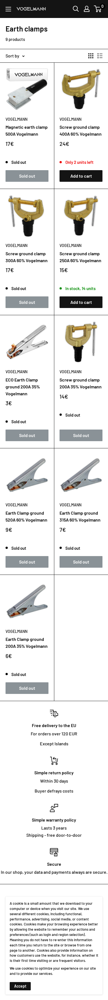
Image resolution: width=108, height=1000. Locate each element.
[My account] (86, 9)
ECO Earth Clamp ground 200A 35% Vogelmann (23, 386)
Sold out (27, 175)
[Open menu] (8, 9)
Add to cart (81, 175)
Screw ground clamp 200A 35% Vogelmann (81, 383)
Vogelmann (16, 119)
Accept (20, 986)
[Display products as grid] (90, 55)
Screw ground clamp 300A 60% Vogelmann (27, 257)
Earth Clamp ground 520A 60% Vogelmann (26, 516)
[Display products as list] (99, 55)
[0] (97, 9)
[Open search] (76, 9)
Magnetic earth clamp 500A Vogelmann (27, 130)
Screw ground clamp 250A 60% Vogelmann (80, 257)
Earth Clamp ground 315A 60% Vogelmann (80, 516)
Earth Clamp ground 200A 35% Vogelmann (27, 642)
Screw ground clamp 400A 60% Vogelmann (81, 130)
